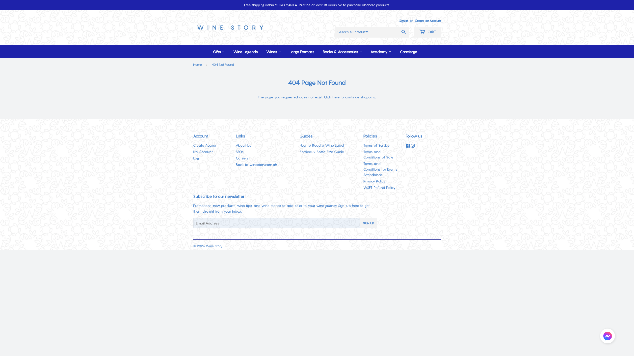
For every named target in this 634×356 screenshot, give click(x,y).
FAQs (240, 152)
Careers (242, 158)
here (336, 97)
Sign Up (368, 223)
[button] (607, 337)
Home (197, 65)
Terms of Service (376, 145)
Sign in (403, 20)
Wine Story (214, 246)
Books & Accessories (341, 51)
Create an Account (428, 20)
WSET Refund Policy (379, 187)
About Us (243, 145)
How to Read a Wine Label (321, 145)
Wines (272, 51)
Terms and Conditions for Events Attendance (380, 169)
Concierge (408, 51)
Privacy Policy (374, 181)
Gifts (217, 51)
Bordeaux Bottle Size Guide (321, 152)
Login (197, 158)
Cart (431, 32)
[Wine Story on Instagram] (413, 145)
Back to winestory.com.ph (256, 164)
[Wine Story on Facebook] (408, 145)
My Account (203, 152)
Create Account (206, 145)
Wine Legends (245, 51)
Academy (379, 51)
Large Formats (302, 51)
